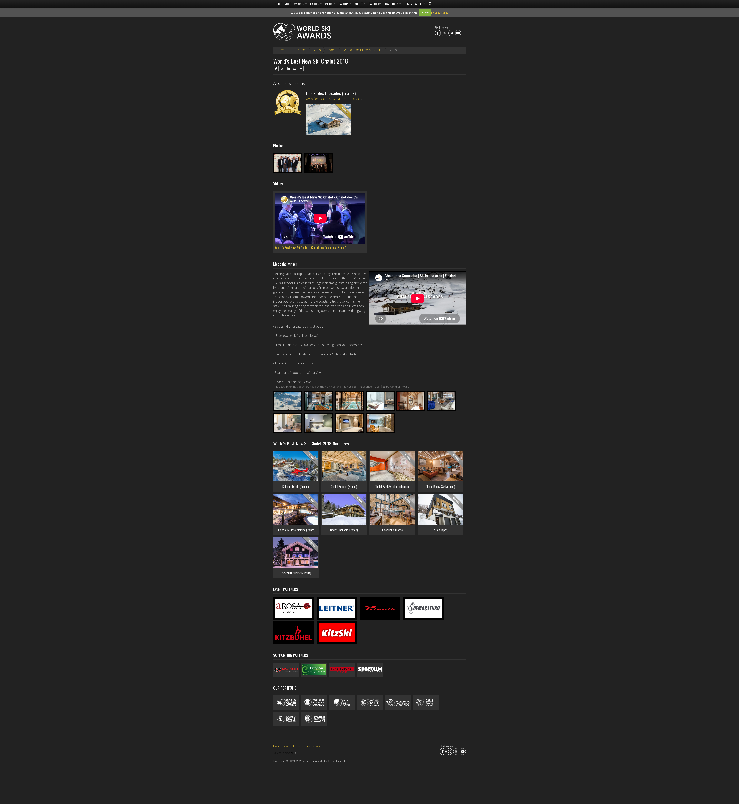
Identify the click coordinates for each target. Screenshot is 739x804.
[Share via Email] (294, 68)
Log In (408, 4)
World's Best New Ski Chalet (363, 50)
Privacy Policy (439, 12)
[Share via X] (282, 68)
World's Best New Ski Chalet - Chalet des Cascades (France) (310, 247)
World (332, 50)
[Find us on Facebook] (438, 33)
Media (329, 4)
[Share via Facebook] (275, 68)
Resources (391, 4)
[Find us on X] (444, 33)
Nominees (299, 50)
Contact (298, 746)
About (359, 4)
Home (278, 4)
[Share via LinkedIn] (288, 68)
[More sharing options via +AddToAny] (300, 68)
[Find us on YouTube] (458, 33)
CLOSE (425, 12)
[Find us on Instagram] (451, 33)
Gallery (344, 4)
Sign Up (420, 4)
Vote (288, 4)
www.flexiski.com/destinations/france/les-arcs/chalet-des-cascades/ (352, 99)
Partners (375, 4)
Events (315, 4)
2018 (317, 50)
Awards (299, 4)
